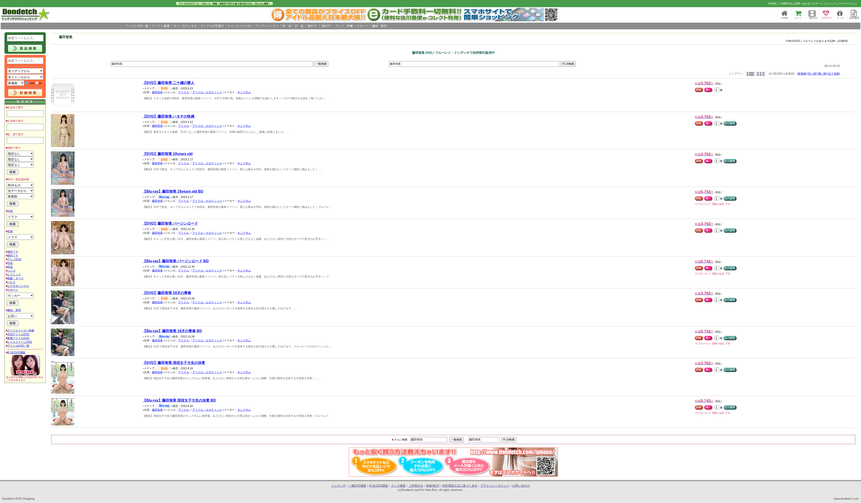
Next (552, 14)
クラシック (14, 274)
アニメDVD (14, 259)
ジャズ (11, 270)
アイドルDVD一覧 (18, 345)
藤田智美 (157, 92)
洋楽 (10, 263)
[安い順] (812, 73)
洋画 (10, 211)
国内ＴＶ (12, 255)
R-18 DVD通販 (16, 352)
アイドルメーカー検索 (20, 330)
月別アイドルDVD (18, 334)
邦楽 (10, 267)
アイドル (183, 92)
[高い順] (822, 73)
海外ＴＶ (12, 251)
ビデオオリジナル (18, 286)
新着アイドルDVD (18, 338)
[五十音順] (834, 73)
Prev (276, 14)
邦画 (10, 231)
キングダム (244, 92)
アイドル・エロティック (207, 92)
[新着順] (802, 73)
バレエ (11, 282)
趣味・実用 (14, 310)
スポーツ (12, 289)
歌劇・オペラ (15, 278)
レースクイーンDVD (19, 342)
